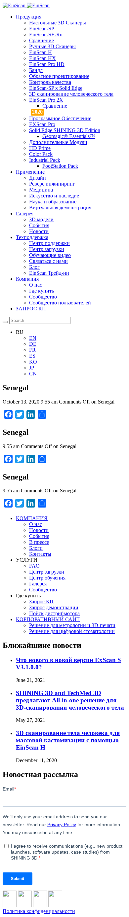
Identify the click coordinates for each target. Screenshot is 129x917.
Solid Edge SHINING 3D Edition (64, 130)
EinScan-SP (41, 28)
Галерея (24, 213)
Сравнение (41, 40)
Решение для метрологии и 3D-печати (72, 625)
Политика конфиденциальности (39, 911)
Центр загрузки (46, 249)
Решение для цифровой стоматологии (72, 631)
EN (32, 338)
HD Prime (40, 148)
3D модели (41, 219)
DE (32, 344)
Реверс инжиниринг (52, 184)
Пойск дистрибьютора (54, 613)
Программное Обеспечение (60, 118)
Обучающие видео (50, 255)
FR (32, 350)
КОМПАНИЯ (32, 518)
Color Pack (41, 154)
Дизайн (37, 178)
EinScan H (40, 52)
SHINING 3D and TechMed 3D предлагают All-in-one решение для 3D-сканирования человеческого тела (70, 700)
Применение (30, 172)
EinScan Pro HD (46, 64)
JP (31, 367)
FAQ (34, 566)
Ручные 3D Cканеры (52, 46)
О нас (35, 285)
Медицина (41, 190)
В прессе (39, 542)
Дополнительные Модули (58, 142)
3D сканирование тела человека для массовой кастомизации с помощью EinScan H (68, 740)
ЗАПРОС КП (31, 308)
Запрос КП (41, 601)
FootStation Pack (60, 166)
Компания (27, 279)
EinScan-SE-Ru (46, 34)
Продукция (28, 16)
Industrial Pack (44, 160)
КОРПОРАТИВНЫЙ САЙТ (48, 619)
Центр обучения (47, 578)
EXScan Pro (42, 124)
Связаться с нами (48, 261)
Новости (39, 231)
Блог (34, 267)
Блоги (36, 548)
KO (33, 362)
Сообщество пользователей (60, 302)
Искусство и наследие (54, 195)
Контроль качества (50, 82)
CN (33, 373)
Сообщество (43, 297)
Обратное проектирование (59, 76)
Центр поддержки (49, 243)
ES (32, 356)
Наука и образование (52, 201)
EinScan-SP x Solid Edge (55, 88)
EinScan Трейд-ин (49, 273)
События (39, 225)
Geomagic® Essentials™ (68, 136)
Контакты (40, 554)
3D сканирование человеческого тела (71, 94)
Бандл (36, 70)
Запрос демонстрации (53, 607)
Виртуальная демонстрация (60, 207)
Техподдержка (32, 237)
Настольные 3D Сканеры (57, 22)
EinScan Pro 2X (46, 100)
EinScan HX (42, 58)
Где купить (41, 291)
